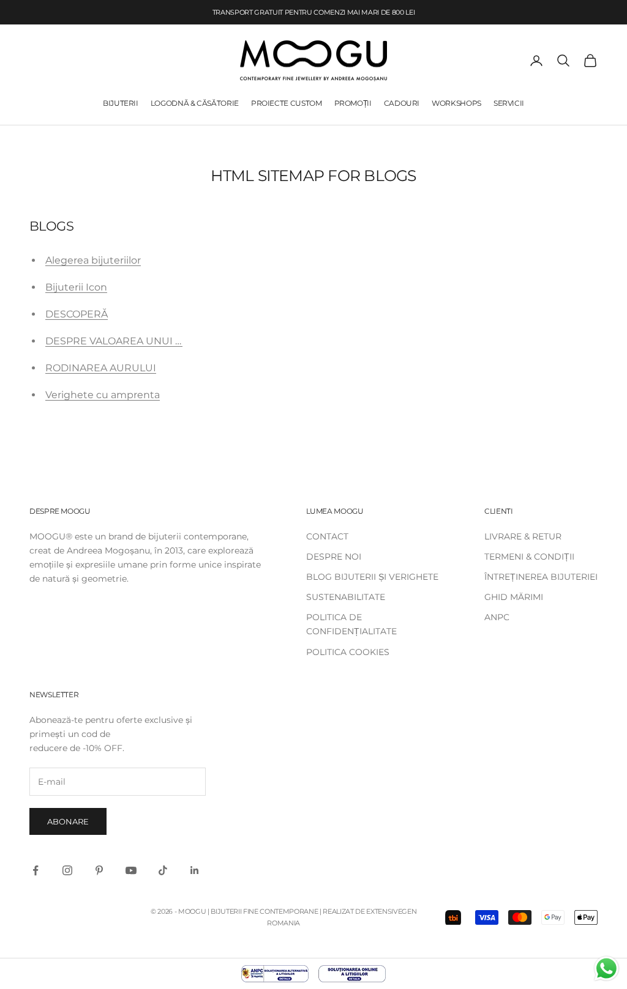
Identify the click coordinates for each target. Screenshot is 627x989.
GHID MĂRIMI (513, 596)
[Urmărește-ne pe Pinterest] (99, 870)
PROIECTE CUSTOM (286, 103)
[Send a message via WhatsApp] (606, 968)
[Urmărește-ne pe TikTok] (163, 870)
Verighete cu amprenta (102, 395)
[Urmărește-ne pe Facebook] (35, 870)
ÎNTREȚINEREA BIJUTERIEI (541, 576)
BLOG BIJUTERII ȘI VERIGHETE (372, 576)
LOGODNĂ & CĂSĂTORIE (195, 103)
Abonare (68, 821)
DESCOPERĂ (76, 314)
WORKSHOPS (456, 103)
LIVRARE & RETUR (522, 536)
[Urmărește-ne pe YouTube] (131, 870)
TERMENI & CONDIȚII (529, 556)
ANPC (496, 617)
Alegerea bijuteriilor (93, 260)
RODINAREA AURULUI (100, 368)
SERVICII (509, 103)
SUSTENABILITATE (345, 596)
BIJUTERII (120, 103)
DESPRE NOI (333, 556)
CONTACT (327, 536)
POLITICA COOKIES (347, 651)
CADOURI (401, 103)
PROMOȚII (353, 103)
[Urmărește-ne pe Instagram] (67, 870)
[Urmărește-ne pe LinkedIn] (195, 870)
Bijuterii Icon (76, 287)
